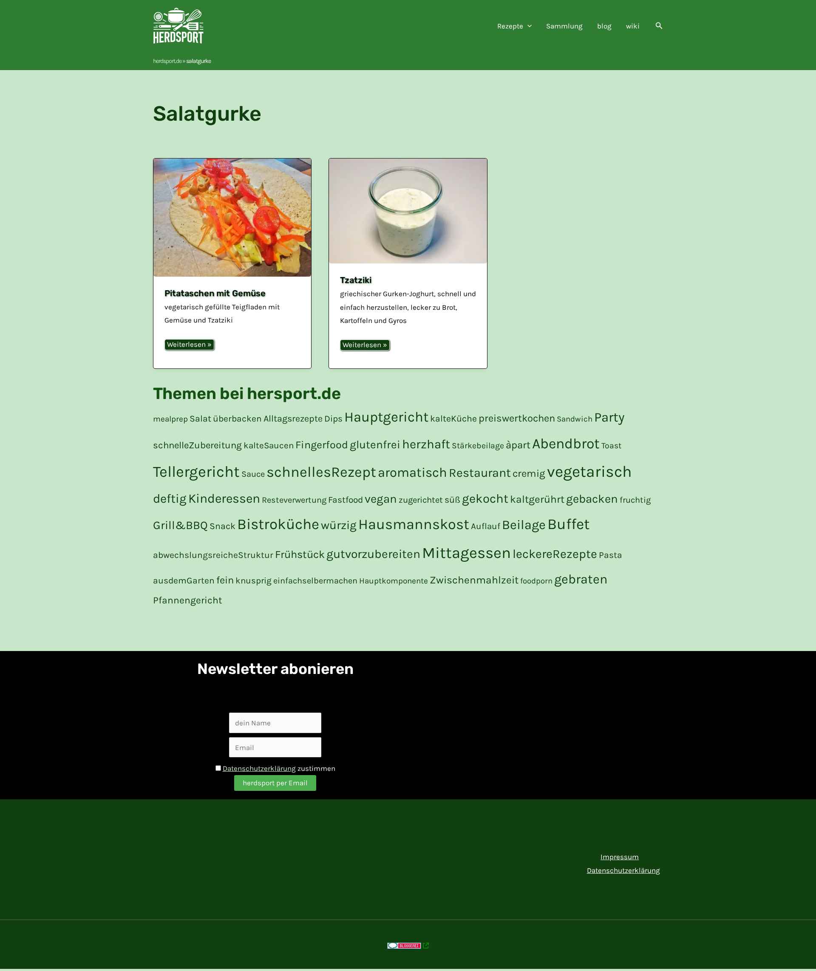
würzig (339, 525)
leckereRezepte (555, 554)
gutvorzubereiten (373, 554)
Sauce (253, 474)
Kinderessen (224, 498)
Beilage (524, 524)
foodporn (536, 581)
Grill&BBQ (180, 525)
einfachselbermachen (315, 581)
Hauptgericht (386, 417)
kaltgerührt (537, 499)
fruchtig (635, 500)
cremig (529, 473)
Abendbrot (566, 443)
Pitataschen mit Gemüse (215, 293)
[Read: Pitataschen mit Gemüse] (232, 218)
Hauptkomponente (393, 581)
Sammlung (564, 26)
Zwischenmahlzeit (474, 580)
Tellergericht (196, 472)
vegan (381, 499)
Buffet (568, 524)
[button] (527, 26)
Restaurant (480, 473)
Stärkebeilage (478, 445)
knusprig (253, 580)
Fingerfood (321, 445)
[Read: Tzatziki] (408, 211)
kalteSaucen (269, 445)
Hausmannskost (413, 524)
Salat (200, 418)
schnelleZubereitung (197, 445)
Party (609, 417)
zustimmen (279, 768)
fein (225, 580)
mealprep (170, 419)
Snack (222, 526)
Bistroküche (278, 524)
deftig (170, 498)
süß (452, 499)
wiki (633, 26)
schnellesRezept (321, 472)
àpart (518, 445)
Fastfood (345, 500)
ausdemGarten (184, 580)
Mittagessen (466, 553)
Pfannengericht (187, 600)
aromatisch (412, 472)
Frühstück (300, 554)
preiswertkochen (517, 418)
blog (604, 26)
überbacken (237, 418)
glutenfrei (375, 444)
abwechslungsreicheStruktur (213, 555)
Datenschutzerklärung (259, 768)
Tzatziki (355, 280)
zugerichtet (421, 500)
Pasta (610, 555)
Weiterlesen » (189, 345)
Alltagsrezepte (293, 418)
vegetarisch (589, 471)
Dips (333, 418)
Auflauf (485, 526)
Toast (611, 445)
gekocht (485, 498)
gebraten (581, 579)
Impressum (620, 856)
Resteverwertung (294, 500)
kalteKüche (453, 418)
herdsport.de (167, 61)
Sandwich (574, 419)
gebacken (592, 499)
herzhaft (426, 444)
